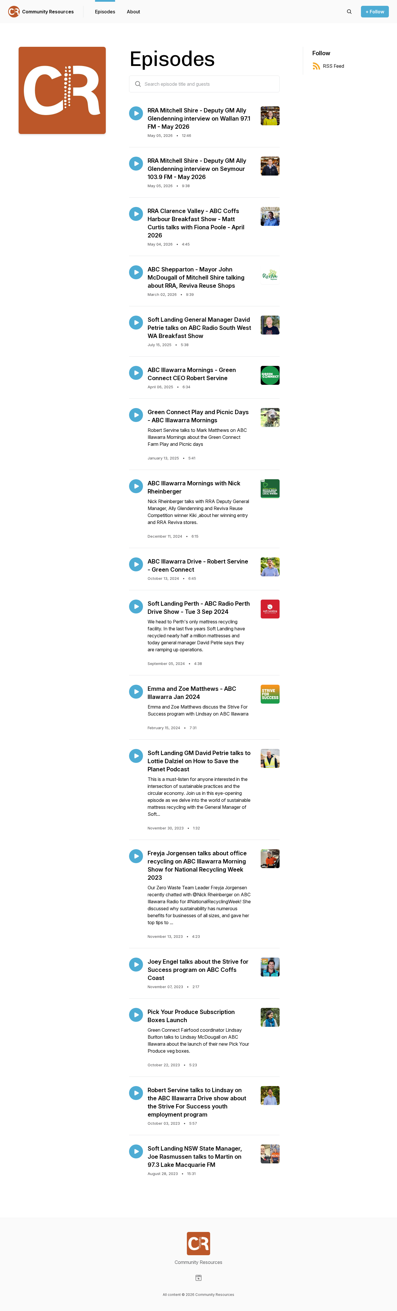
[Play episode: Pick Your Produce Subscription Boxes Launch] (136, 1015)
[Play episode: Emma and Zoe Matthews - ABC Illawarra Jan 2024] (136, 692)
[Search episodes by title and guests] (138, 84)
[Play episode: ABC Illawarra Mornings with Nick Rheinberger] (136, 486)
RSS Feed (333, 66)
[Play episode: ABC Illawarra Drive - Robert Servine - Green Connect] (136, 564)
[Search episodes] (349, 11)
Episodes (105, 12)
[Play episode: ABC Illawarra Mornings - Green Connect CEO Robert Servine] (136, 373)
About (133, 12)
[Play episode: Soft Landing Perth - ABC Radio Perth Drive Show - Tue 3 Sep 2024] (136, 607)
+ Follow (375, 12)
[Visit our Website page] (198, 1278)
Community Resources (48, 12)
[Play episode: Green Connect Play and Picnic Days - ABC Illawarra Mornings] (136, 415)
